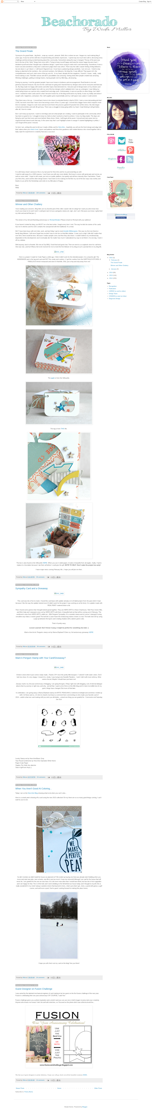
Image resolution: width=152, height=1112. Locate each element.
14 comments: (40, 1080)
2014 (111, 272)
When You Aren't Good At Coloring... (33, 788)
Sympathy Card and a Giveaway (31, 588)
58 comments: (41, 646)
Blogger (84, 1107)
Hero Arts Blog (32, 793)
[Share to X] (56, 193)
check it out (34, 129)
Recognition (113, 286)
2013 (111, 275)
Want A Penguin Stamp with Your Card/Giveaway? (40, 658)
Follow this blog (121, 217)
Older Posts (98, 1088)
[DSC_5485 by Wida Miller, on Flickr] (59, 667)
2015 (111, 257)
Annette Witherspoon (70, 231)
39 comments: (40, 577)
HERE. (91, 632)
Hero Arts (61, 127)
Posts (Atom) (28, 1092)
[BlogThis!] (54, 193)
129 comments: (41, 193)
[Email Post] (48, 193)
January (114, 269)
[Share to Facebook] (58, 193)
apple (53, 378)
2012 (111, 278)
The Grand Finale (24, 51)
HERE (45, 563)
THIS (62, 429)
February (114, 260)
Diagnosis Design (114, 298)
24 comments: (40, 977)
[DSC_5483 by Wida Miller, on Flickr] (59, 593)
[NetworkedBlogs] (121, 214)
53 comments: (41, 777)
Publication (112, 288)
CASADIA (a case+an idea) (117, 296)
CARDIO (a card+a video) (117, 291)
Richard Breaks (55, 220)
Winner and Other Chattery (28, 204)
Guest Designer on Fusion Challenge (33, 989)
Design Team (113, 293)
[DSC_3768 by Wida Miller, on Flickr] (59, 252)
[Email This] (52, 193)
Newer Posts (20, 1088)
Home (59, 1088)
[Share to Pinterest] (60, 193)
